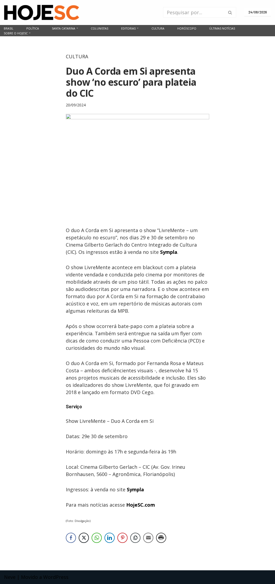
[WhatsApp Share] (97, 538)
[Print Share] (161, 538)
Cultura (157, 28)
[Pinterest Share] (122, 538)
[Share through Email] (148, 538)
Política (32, 28)
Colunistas (99, 28)
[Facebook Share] (71, 538)
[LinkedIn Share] (109, 538)
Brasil (8, 28)
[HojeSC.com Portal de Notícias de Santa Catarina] (41, 12)
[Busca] (230, 12)
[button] (77, 28)
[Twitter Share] (84, 538)
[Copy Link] (135, 538)
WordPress (55, 577)
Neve (10, 577)
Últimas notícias (222, 28)
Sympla (168, 252)
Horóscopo (186, 28)
